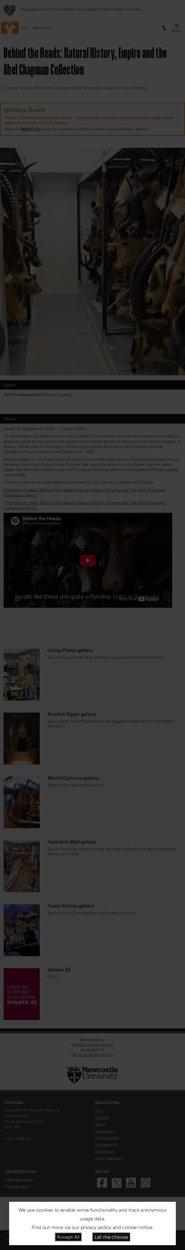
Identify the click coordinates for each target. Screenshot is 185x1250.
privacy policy (96, 1227)
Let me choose (111, 1237)
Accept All (68, 1237)
